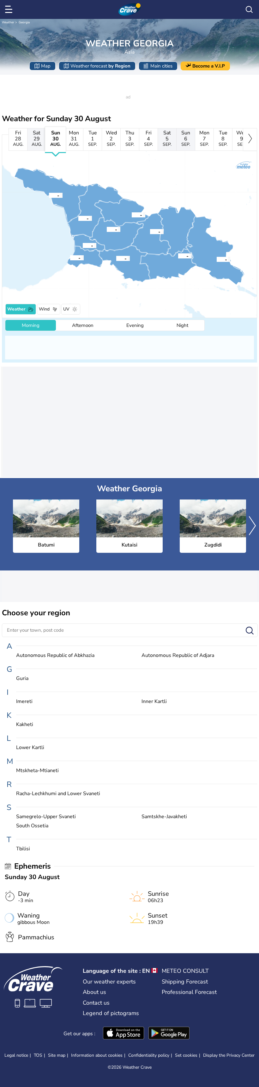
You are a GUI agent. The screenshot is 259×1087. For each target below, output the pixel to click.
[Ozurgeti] (83, 245)
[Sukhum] (49, 195)
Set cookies (186, 1055)
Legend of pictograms (111, 1013)
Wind (44, 309)
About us (94, 992)
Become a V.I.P (208, 66)
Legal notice (16, 1055)
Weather (8, 22)
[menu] (10, 9)
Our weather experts (109, 981)
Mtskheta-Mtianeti (37, 771)
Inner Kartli (154, 702)
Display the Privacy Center (229, 1055)
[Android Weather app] (169, 1034)
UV (66, 309)
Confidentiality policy (148, 1055)
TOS (38, 1055)
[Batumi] (70, 257)
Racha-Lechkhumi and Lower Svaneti (58, 794)
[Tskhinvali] (150, 231)
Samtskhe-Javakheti (164, 817)
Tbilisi (23, 849)
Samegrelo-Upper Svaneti (46, 817)
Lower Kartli (30, 748)
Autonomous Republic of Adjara (178, 656)
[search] (249, 9)
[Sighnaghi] (217, 259)
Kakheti (24, 725)
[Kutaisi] (107, 229)
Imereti (24, 702)
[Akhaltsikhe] (116, 258)
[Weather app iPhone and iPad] (123, 1034)
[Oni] (132, 215)
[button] (70, 257)
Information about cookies (97, 1055)
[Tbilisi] (178, 256)
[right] (250, 139)
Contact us (96, 1003)
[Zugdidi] (78, 218)
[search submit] (249, 630)
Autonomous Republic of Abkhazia (55, 656)
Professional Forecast (189, 992)
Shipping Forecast (185, 981)
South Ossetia (32, 826)
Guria (22, 679)
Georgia (24, 22)
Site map (56, 1055)
